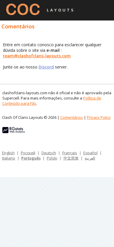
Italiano (8, 158)
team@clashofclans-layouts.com (37, 56)
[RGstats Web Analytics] (13, 131)
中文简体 (71, 158)
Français (69, 152)
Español (90, 152)
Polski (52, 158)
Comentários (71, 117)
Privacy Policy (99, 117)
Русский (28, 152)
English (8, 152)
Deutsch (49, 152)
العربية (90, 158)
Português (31, 158)
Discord (46, 67)
